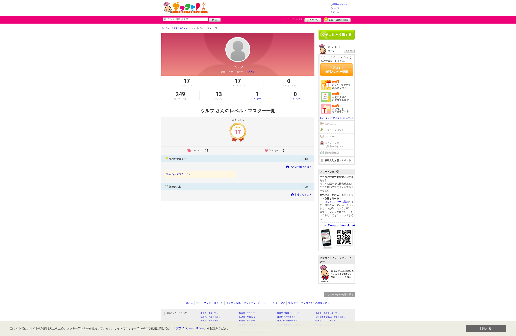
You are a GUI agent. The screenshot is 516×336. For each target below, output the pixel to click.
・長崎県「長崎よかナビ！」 (326, 313)
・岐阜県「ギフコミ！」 (286, 317)
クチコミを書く (336, 35)
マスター (257, 95)
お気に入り (331, 123)
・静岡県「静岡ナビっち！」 (288, 313)
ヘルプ (336, 8)
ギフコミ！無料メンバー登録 (336, 69)
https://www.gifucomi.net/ (337, 225)
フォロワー (295, 95)
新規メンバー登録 (337, 19)
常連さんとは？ (302, 194)
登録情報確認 (332, 152)
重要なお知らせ (340, 4)
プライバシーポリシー (255, 303)
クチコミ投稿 (233, 303)
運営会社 (293, 303)
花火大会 (251, 72)
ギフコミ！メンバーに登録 (334, 201)
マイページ (331, 136)
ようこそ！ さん (292, 19)
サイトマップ (203, 303)
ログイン (312, 19)
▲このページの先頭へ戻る (339, 294)
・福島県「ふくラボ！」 (210, 317)
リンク (274, 303)
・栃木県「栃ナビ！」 (209, 313)
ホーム (336, 12)
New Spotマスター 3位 (178, 174)
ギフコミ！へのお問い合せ (315, 303)
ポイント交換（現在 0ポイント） (335, 145)
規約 (283, 303)
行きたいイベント (334, 130)
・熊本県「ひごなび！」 (248, 313)
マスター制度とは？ (300, 166)
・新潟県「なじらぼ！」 (248, 317)
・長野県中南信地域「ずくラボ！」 (329, 317)
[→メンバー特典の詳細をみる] (336, 117)
